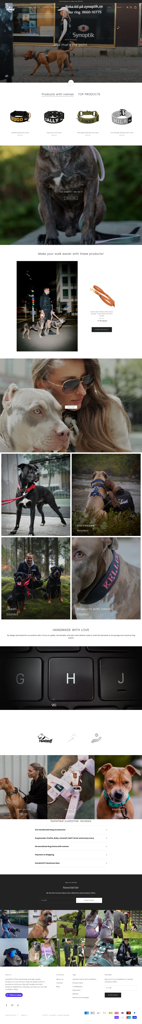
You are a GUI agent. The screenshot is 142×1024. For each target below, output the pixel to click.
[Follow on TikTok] (18, 1005)
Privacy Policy (78, 983)
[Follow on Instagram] (12, 1005)
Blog (58, 986)
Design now (71, 198)
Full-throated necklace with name (121, 133)
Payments (76, 990)
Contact (59, 983)
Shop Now (71, 407)
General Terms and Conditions (84, 979)
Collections (64, 7)
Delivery (76, 994)
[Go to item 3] (96, 738)
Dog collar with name (54, 133)
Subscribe (89, 900)
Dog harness (55, 7)
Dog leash (45, 7)
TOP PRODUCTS (89, 94)
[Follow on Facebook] (6, 1005)
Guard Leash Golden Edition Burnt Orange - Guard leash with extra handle (102, 314)
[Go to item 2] (71, 738)
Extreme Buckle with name (20, 133)
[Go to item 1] (45, 738)
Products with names (25, 7)
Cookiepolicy (77, 986)
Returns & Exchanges (81, 997)
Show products (12, 530)
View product (102, 330)
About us (59, 979)
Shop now (23, 814)
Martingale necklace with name (88, 133)
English (119, 7)
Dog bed (73, 7)
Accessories (82, 7)
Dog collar (37, 7)
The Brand (90, 7)
